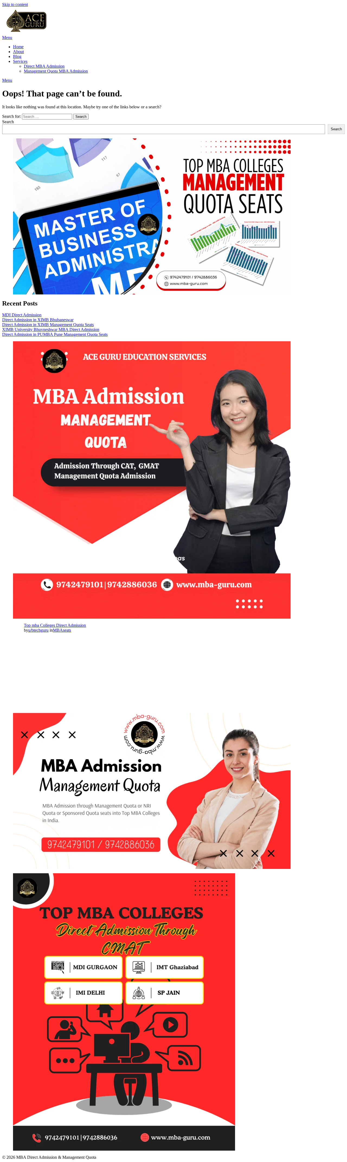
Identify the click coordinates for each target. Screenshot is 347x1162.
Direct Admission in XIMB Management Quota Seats (48, 324)
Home (18, 46)
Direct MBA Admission (44, 66)
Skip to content (15, 4)
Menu (7, 37)
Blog (17, 56)
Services (20, 61)
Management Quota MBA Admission (56, 71)
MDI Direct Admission (21, 315)
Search (8, 121)
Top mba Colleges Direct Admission (55, 625)
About (18, 51)
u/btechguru (38, 630)
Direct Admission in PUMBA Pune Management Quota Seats (55, 334)
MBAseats (62, 630)
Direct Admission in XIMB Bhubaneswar (37, 319)
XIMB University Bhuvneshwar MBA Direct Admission (50, 329)
